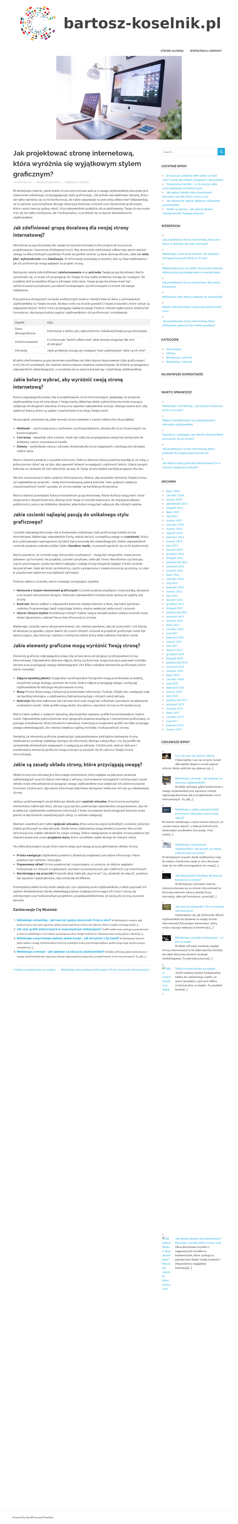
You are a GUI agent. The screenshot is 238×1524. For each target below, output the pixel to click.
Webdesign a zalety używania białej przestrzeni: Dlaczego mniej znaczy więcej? (197, 813)
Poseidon (48, 1517)
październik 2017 (176, 700)
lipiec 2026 (173, 491)
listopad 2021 (174, 608)
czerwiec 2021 (175, 629)
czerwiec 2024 (175, 524)
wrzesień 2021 (175, 616)
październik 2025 (176, 503)
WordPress (32, 1517)
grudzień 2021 (175, 603)
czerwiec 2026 (175, 495)
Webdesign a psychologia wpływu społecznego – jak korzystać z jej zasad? (68, 938)
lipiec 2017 (173, 712)
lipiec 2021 (173, 624)
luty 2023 (172, 545)
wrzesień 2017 (175, 704)
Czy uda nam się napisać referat (194, 755)
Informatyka (173, 349)
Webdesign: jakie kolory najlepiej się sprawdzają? (192, 296)
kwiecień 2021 (175, 637)
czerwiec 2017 (175, 716)
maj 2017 (172, 721)
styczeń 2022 (174, 599)
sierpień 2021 (174, 620)
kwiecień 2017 (175, 725)
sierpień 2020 (174, 670)
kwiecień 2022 (175, 587)
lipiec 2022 (173, 574)
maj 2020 (172, 683)
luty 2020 (172, 695)
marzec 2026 (174, 499)
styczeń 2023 (174, 549)
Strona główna (172, 50)
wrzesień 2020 (175, 666)
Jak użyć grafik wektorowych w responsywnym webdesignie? (59, 929)
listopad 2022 (174, 558)
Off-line (171, 353)
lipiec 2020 (173, 675)
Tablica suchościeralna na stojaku (35, 969)
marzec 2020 (174, 691)
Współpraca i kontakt (206, 50)
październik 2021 (176, 612)
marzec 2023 (174, 541)
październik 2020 (176, 662)
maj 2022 (172, 583)
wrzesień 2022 (175, 566)
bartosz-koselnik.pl (48, 182)
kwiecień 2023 (175, 537)
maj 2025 (172, 516)
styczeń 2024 (174, 532)
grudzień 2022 (175, 553)
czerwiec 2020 (175, 679)
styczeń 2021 (174, 649)
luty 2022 (172, 595)
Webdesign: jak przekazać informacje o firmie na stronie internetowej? (104, 969)
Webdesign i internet (77, 182)
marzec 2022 (174, 591)
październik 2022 (176, 562)
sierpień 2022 (174, 570)
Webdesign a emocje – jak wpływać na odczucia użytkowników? (60, 951)
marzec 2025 (174, 520)
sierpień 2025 (174, 507)
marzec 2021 (174, 641)
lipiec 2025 (173, 512)
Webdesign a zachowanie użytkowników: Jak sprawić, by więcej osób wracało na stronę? (198, 848)
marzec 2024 (174, 528)
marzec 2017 (174, 729)
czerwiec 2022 (175, 578)
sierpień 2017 (174, 708)
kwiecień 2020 (175, 687)
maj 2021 (172, 633)
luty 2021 (172, 645)
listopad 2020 (174, 658)
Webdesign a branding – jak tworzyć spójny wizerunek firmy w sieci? (64, 920)
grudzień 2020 (175, 654)
